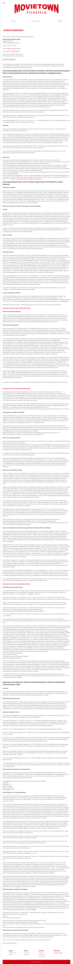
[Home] (36, 9)
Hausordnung (27, 952)
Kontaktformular (12, 952)
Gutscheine (59, 21)
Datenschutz (41, 954)
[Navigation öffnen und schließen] (4, 2)
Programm (13, 21)
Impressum (41, 952)
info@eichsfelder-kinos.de (13, 48)
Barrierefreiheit (42, 956)
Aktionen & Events (36, 21)
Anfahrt (10, 954)
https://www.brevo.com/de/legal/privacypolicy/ (29, 178)
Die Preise (26, 954)
